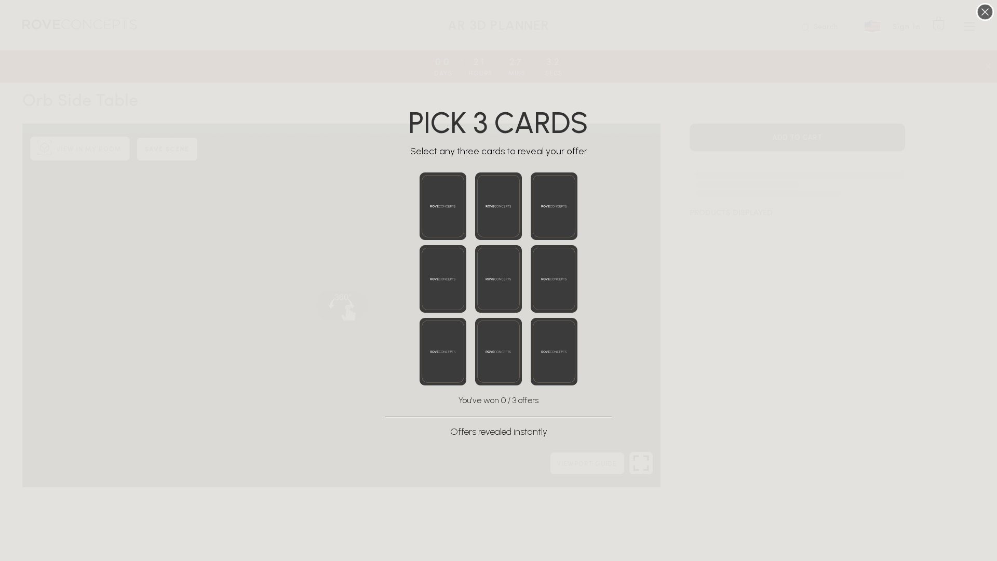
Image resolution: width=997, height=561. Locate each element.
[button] (443, 206)
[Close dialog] (985, 12)
